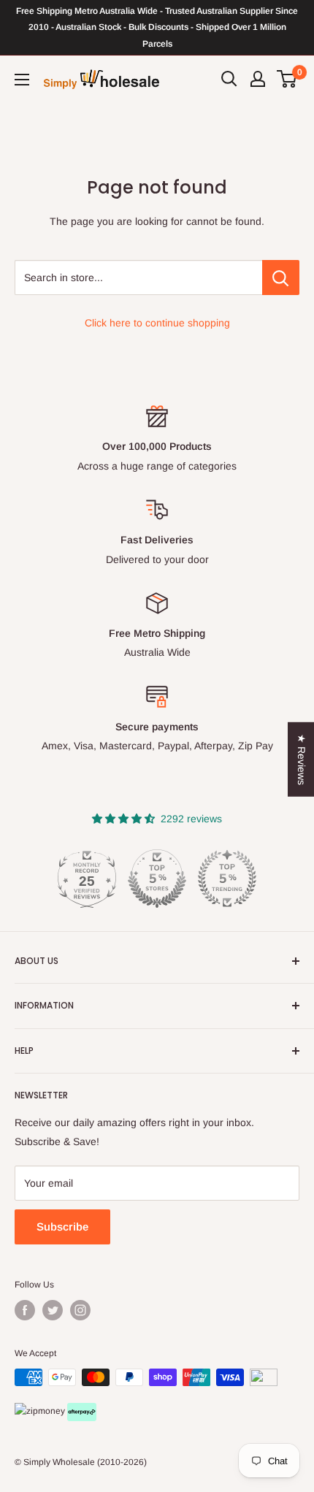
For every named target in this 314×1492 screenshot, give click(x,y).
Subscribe (62, 1226)
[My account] (257, 79)
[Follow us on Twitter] (52, 1310)
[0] (287, 79)
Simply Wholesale (59, 1462)
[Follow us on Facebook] (25, 1310)
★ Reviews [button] (301, 758)
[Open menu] (22, 79)
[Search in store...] (280, 277)
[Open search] (229, 79)
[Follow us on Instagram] (80, 1310)
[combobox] (138, 277)
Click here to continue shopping (157, 323)
